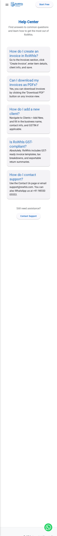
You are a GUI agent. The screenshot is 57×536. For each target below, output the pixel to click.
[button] (17, 4)
